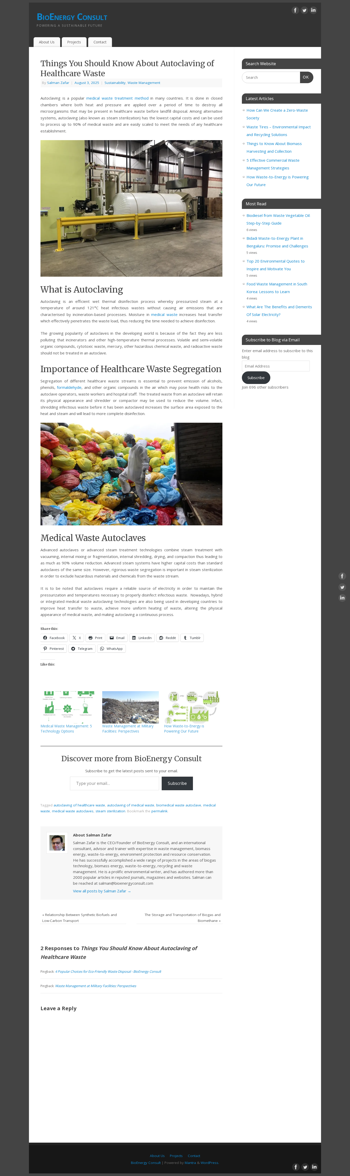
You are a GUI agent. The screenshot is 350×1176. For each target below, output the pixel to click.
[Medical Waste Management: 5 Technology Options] (68, 707)
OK (304, 77)
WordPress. (210, 1162)
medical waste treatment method (117, 98)
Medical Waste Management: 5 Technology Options (66, 729)
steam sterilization (110, 811)
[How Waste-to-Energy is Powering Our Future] (192, 707)
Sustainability (115, 82)
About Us (47, 42)
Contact (100, 42)
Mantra (190, 1162)
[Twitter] (304, 11)
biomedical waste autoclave (178, 805)
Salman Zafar (58, 82)
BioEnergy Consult (72, 16)
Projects (74, 42)
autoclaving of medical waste (130, 805)
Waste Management (144, 82)
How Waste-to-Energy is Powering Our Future (184, 729)
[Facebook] (295, 11)
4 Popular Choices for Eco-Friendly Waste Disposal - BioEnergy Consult (108, 971)
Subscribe (177, 783)
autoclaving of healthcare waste (79, 805)
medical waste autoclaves (73, 811)
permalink (159, 811)
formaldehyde (69, 387)
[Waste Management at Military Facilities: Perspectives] (130, 707)
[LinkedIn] (313, 11)
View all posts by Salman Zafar (102, 890)
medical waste (164, 314)
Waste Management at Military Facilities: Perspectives (127, 729)
